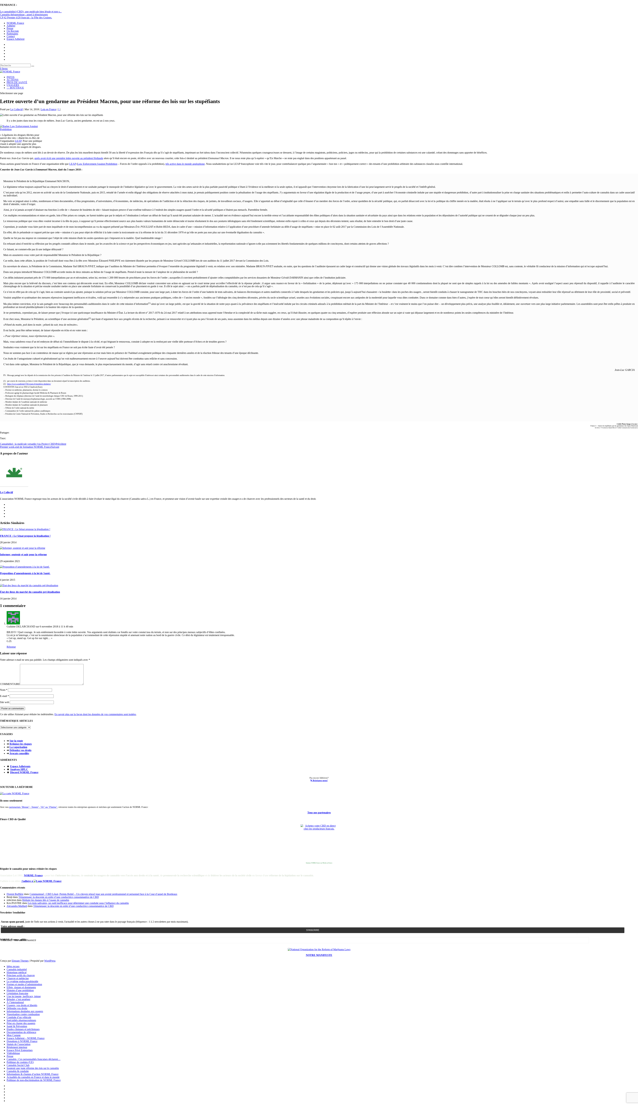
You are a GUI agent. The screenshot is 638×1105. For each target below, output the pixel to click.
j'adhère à (28, 881)
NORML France (15, 23)
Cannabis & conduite (18, 1071)
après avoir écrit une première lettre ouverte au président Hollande (68, 158)
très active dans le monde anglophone (185, 163)
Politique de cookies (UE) (20, 1062)
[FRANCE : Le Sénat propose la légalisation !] (25, 529)
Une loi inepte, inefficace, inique (24, 996)
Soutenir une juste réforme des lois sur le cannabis (33, 1068)
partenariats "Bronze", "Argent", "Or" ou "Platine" (33, 807)
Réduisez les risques (20, 743)
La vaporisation (18, 747)
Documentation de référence (21, 1032)
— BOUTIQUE (15, 87)
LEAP (18, 141)
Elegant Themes (20, 960)
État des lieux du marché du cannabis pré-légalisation (30, 591)
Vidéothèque (13, 1053)
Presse (10, 28)
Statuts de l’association (18, 1044)
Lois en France (48, 109)
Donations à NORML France (22, 1041)
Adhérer (11, 25)
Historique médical (16, 972)
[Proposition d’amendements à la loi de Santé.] (25, 566)
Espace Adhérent (15, 39)
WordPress (49, 960)
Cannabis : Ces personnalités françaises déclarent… (33, 1059)
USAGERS (13, 85)
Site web (4, 702)
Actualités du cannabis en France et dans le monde (33, 1077)
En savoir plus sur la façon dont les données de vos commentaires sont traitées (95, 714)
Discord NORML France (24, 772)
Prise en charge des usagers (21, 1023)
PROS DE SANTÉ (17, 82)
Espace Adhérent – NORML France (26, 1038)
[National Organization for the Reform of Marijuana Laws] (319, 949)
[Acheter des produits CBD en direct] (319, 842)
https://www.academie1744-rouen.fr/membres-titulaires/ (29, 384)
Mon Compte (14, 1035)
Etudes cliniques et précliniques (23, 1029)
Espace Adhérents (20, 766)
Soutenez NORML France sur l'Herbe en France (319, 863)
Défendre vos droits (17, 1008)
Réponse (11, 646)
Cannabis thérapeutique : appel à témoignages (24, 14)
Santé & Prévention (17, 1026)
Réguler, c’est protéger (18, 999)
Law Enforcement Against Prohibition (97, 163)
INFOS (10, 77)
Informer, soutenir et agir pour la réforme (23, 554)
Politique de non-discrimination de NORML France (34, 1080)
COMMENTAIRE (10, 684)
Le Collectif (16, 109)
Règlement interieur (17, 1047)
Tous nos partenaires (319, 812)
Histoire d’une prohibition (20, 990)
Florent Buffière (15, 894)
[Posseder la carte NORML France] (14, 793)
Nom (3, 689)
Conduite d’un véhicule (19, 1017)
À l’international (15, 1002)
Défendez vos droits (20, 750)
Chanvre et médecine (18, 978)
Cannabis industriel (17, 969)
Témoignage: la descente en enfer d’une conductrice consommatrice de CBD (58, 897)
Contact (11, 36)
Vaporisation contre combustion (23, 1014)
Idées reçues (13, 966)
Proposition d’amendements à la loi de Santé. (25, 573)
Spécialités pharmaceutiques (21, 1020)
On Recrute (13, 31)
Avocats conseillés (19, 753)
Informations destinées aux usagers (25, 1011)
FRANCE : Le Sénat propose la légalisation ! (25, 535)
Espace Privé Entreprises (20, 1050)
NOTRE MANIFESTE (319, 955)
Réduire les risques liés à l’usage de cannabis (45, 900)
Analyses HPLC (19, 769)
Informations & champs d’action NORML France (32, 1074)
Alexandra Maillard (17, 906)
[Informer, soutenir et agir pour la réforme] (22, 548)
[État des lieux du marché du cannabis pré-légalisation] (29, 585)
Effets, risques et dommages (21, 987)
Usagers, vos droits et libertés (22, 1005)
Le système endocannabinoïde (22, 981)
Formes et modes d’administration (24, 984)
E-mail (4, 696)
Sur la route (16, 740)
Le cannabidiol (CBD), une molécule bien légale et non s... (31, 11)
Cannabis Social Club (18, 1065)
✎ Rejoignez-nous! (319, 780)
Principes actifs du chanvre (21, 975)
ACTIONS (12, 79)
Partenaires (12, 33)
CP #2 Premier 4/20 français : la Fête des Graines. (26, 17)
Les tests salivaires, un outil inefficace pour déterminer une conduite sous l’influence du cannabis (78, 903)
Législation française (17, 993)
